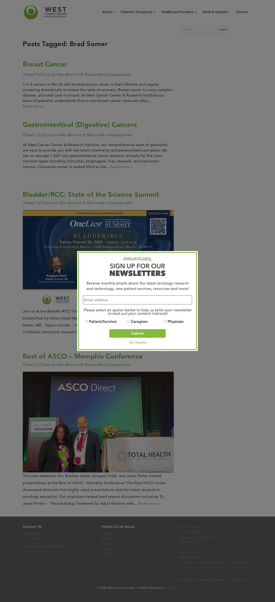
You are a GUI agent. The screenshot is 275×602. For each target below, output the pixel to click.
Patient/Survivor (103, 321)
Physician (176, 321)
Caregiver (139, 321)
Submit (137, 333)
